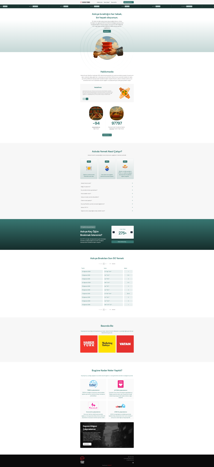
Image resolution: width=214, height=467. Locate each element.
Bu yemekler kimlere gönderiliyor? (89, 190)
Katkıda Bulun (86, 444)
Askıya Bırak (106, 31)
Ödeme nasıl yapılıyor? (86, 200)
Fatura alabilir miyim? (86, 193)
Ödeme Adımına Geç (122, 241)
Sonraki (114, 263)
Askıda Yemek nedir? (86, 183)
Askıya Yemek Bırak (128, 2)
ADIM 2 (107, 161)
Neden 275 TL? (84, 207)
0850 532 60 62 (131, 460)
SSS (133, 456)
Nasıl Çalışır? (107, 2)
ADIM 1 (89, 161)
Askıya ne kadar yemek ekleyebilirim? (90, 197)
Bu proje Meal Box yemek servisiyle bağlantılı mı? (92, 204)
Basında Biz (114, 2)
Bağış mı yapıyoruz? (85, 186)
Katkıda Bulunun (106, 135)
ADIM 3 (125, 161)
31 (110, 263)
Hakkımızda (99, 2)
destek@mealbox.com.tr (129, 458)
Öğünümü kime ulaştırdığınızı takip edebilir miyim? (93, 211)
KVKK (130, 456)
